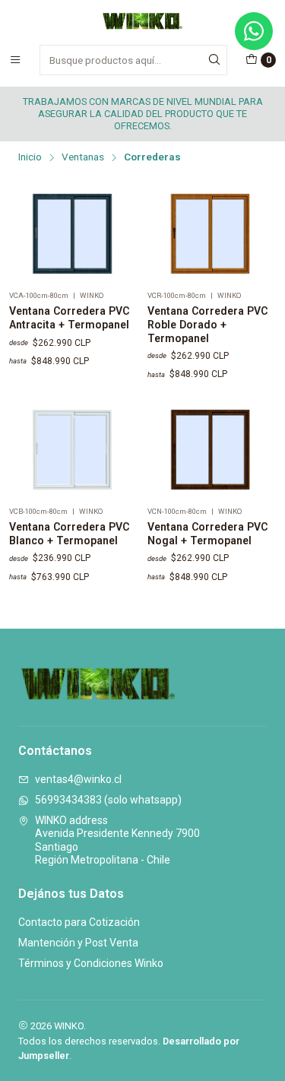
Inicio (30, 157)
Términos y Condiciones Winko (90, 963)
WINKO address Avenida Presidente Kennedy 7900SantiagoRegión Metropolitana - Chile (117, 840)
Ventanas (83, 157)
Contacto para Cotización (79, 922)
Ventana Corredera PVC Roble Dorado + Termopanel (207, 324)
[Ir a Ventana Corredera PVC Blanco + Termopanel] (73, 449)
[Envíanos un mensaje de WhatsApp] (254, 31)
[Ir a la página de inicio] (142, 21)
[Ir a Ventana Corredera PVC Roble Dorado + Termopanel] (212, 234)
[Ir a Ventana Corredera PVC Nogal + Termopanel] (212, 449)
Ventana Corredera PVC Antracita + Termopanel (69, 318)
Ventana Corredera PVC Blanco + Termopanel (69, 534)
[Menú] (15, 60)
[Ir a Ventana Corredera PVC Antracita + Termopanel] (73, 234)
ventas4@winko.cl (78, 779)
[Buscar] (214, 60)
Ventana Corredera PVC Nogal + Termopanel (207, 534)
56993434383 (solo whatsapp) (108, 800)
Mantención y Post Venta (78, 943)
